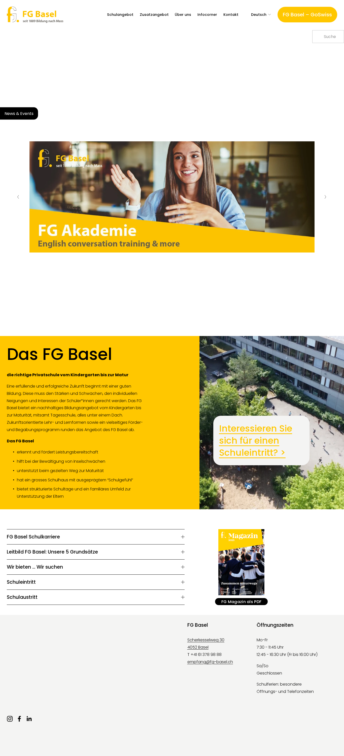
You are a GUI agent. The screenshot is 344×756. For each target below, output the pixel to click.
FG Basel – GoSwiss (307, 14)
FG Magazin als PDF (241, 602)
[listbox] (258, 15)
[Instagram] (10, 719)
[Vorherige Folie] (18, 197)
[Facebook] (19, 719)
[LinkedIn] (29, 719)
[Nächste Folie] (325, 197)
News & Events (19, 113)
